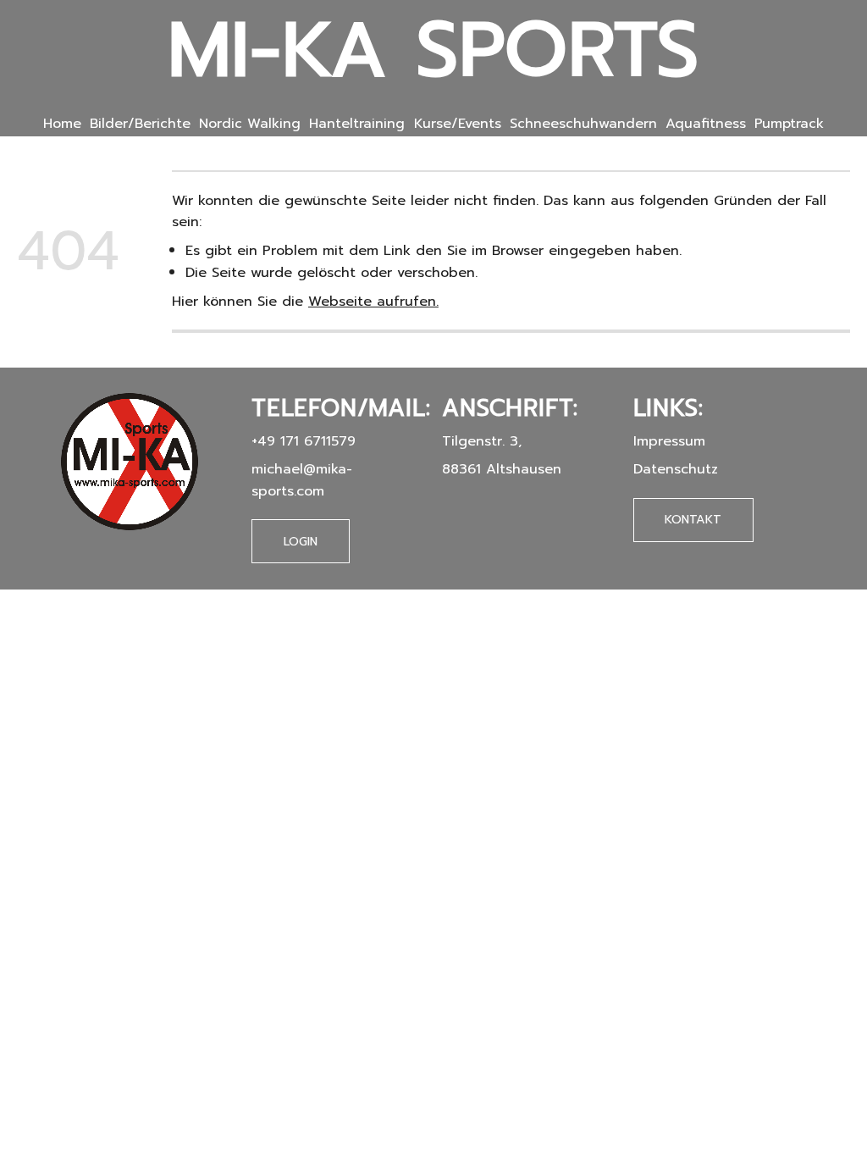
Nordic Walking (250, 123)
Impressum (669, 440)
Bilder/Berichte (140, 123)
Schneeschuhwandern (583, 123)
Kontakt (693, 519)
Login (301, 542)
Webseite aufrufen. (373, 301)
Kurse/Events (457, 123)
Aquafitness (705, 123)
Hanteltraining (357, 123)
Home (62, 123)
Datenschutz (675, 468)
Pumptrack (789, 123)
